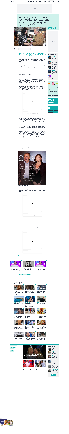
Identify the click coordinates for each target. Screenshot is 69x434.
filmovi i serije (13, 347)
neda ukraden (21, 274)
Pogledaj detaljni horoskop (53, 95)
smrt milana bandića (28, 274)
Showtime (30, 1)
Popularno (35, 1)
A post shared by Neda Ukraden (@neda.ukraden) (32, 215)
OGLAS (34, 8)
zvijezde (12, 350)
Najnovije (40, 1)
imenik (49, 0)
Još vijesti (52, 375)
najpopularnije (51, 346)
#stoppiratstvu (51, 1)
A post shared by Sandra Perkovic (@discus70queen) (32, 113)
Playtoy (52, 0)
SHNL (46, 1)
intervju (12, 351)
